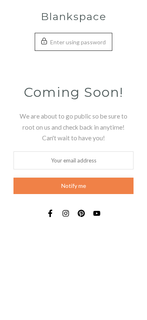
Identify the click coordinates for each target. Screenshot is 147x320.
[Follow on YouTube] (96, 213)
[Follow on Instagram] (65, 213)
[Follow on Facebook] (50, 213)
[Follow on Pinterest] (81, 213)
